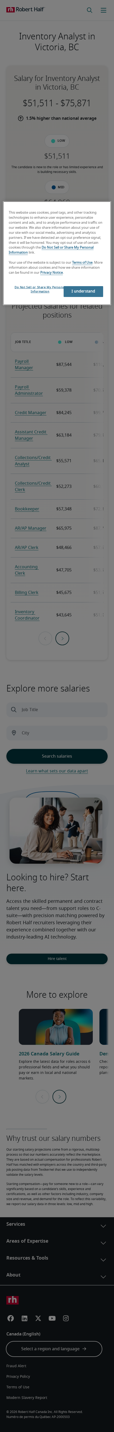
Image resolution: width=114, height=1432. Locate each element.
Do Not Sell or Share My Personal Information (40, 289)
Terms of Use (82, 262)
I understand (83, 291)
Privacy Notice (51, 272)
